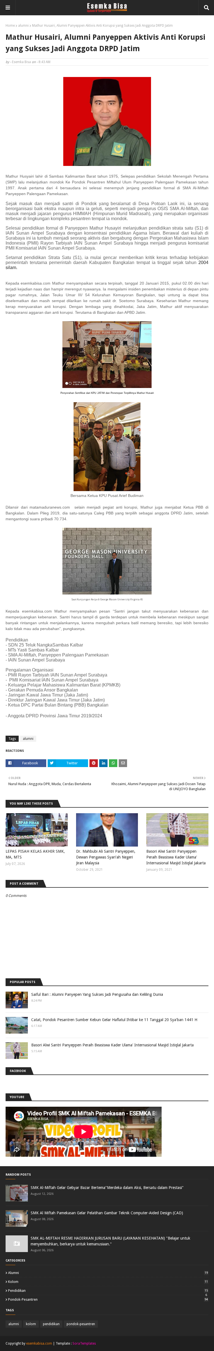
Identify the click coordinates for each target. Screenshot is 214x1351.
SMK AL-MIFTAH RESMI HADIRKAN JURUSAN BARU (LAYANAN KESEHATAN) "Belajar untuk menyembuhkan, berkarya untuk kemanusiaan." (110, 1241)
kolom (108, 1282)
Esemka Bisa (21, 62)
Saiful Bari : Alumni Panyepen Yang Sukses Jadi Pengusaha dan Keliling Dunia (97, 994)
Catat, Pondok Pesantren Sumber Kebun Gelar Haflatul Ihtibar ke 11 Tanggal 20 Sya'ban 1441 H (114, 1019)
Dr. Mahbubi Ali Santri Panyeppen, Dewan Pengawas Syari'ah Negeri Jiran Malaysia (105, 857)
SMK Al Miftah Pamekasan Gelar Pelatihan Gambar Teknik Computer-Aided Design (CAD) (107, 1213)
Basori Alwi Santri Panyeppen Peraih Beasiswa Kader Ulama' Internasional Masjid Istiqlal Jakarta (176, 857)
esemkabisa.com (39, 1343)
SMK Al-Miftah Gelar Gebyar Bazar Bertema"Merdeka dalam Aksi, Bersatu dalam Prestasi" (107, 1187)
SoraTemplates (84, 1343)
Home (10, 26)
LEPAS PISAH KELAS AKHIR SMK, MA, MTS (35, 854)
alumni (23, 26)
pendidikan (108, 1290)
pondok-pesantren (108, 1299)
